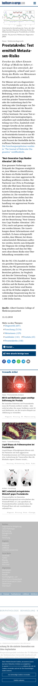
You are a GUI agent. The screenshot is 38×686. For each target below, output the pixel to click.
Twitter (4, 558)
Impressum (6, 586)
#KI (22, 417)
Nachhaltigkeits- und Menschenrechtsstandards (12, 578)
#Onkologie (32, 512)
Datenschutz (6, 583)
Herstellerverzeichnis (10, 550)
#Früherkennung (19, 463)
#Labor (33, 463)
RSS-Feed (5, 564)
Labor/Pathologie (8, 529)
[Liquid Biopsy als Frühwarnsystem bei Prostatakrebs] (19, 431)
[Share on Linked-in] (14, 361)
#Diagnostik (8, 417)
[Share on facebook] (4, 361)
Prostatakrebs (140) (14, 340)
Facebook (5, 555)
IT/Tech (4, 535)
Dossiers (5, 543)
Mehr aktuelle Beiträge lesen (17, 353)
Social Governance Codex (11, 581)
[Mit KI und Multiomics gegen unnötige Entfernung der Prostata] (19, 384)
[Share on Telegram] (23, 361)
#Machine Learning (29, 417)
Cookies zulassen (19, 680)
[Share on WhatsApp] (18, 361)
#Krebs (28, 463)
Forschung (6, 538)
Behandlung (6, 531)
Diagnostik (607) (12, 325)
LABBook (5, 548)
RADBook (5, 545)
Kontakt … (9, 347)
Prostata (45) (29, 337)
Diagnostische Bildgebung (11, 526)
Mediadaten (6, 570)
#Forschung (16, 417)
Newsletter (6, 572)
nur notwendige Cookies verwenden (19, 675)
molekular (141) (12, 337)
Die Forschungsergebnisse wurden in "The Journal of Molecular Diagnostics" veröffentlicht (18, 149)
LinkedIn (5, 562)
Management (7, 533)
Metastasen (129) (13, 333)
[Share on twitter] (9, 361)
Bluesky (5, 560)
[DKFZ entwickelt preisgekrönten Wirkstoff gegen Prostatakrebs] (19, 477)
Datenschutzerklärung (16, 666)
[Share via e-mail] (28, 361)
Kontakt (5, 574)
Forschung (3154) (13, 329)
